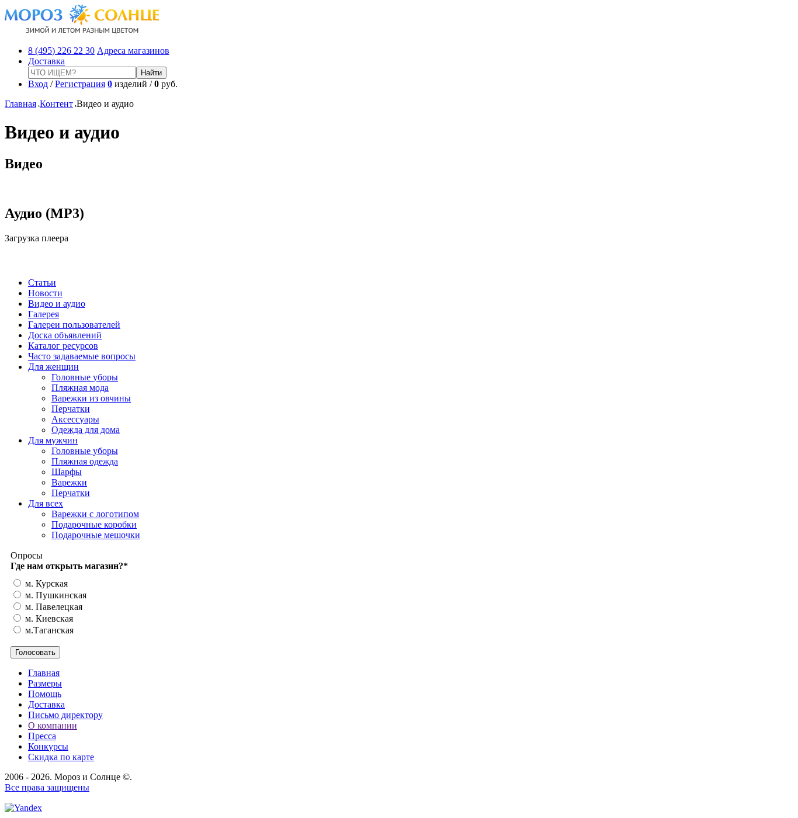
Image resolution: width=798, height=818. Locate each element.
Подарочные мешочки (95, 535)
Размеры (45, 683)
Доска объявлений (65, 335)
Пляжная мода (80, 388)
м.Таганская (48, 630)
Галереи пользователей (74, 325)
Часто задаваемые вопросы (82, 356)
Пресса (42, 736)
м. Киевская (48, 618)
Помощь (44, 694)
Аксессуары (75, 419)
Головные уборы (84, 377)
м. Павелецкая (52, 607)
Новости (45, 293)
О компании (52, 725)
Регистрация (80, 84)
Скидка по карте (61, 757)
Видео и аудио (56, 304)
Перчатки (70, 409)
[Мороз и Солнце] (82, 31)
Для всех (45, 503)
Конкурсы (48, 746)
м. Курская (45, 583)
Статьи (42, 282)
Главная (20, 104)
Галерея (43, 314)
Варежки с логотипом (95, 514)
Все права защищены (47, 787)
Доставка (46, 61)
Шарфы (66, 472)
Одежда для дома (85, 430)
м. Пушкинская (54, 595)
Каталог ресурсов (63, 346)
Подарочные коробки (94, 524)
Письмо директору (65, 715)
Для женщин (53, 367)
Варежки (69, 482)
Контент (56, 104)
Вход (38, 84)
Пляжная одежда (84, 461)
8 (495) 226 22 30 (61, 51)
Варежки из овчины (91, 398)
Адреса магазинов (133, 51)
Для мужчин (53, 440)
